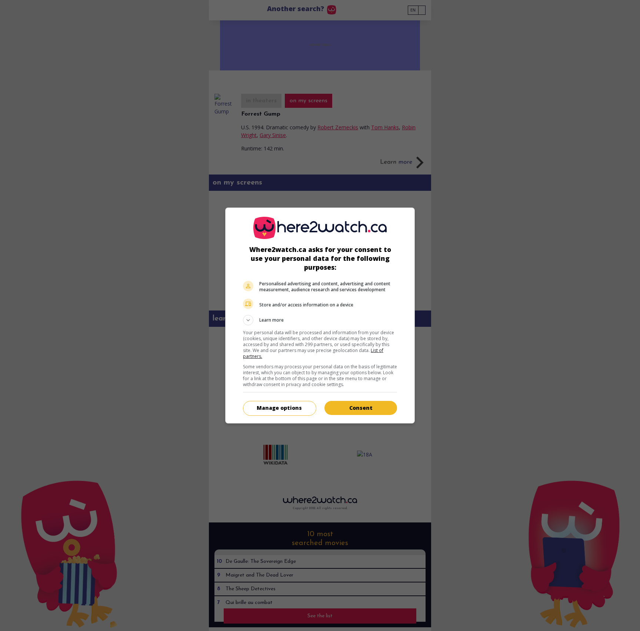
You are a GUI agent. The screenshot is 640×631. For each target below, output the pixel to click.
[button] (320, 320)
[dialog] (320, 315)
